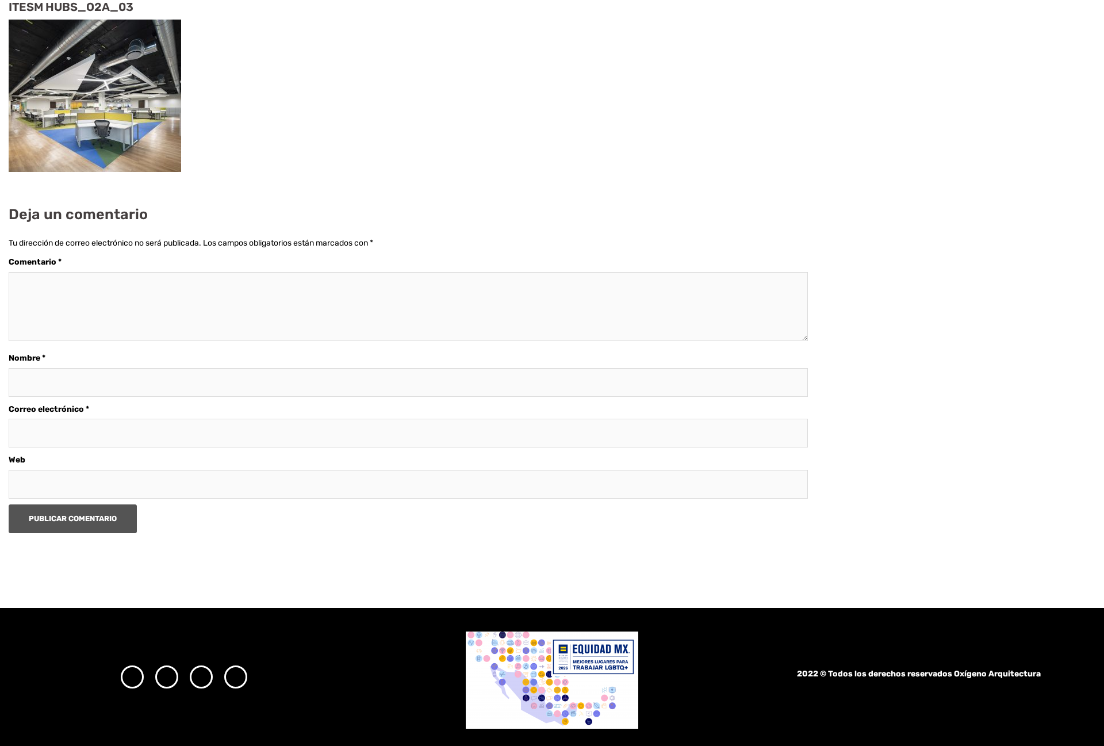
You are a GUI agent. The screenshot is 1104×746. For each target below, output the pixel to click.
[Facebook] (166, 676)
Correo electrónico (49, 409)
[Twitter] (201, 676)
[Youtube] (235, 676)
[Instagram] (132, 676)
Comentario (35, 262)
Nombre (27, 358)
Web (17, 460)
